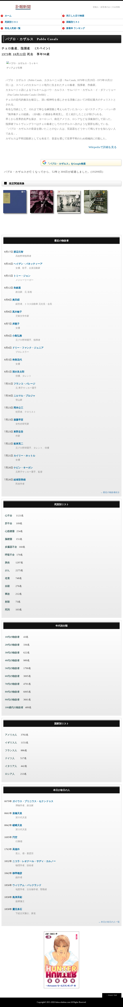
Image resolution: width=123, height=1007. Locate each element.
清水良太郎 (18, 371)
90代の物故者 (12, 699)
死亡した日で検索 (75, 16)
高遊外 (16, 849)
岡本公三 (18, 407)
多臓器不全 (11, 547)
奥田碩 (16, 299)
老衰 (7, 578)
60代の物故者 (12, 676)
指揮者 (25, 48)
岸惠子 (16, 323)
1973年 (7, 54)
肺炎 (7, 562)
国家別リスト (61, 723)
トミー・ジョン (22, 275)
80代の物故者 (12, 691)
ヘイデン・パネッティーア (28, 264)
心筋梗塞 (10, 531)
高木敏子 (17, 311)
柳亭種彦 (17, 873)
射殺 (7, 601)
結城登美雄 (20, 479)
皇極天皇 (17, 813)
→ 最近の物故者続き (110, 492)
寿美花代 (17, 359)
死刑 (7, 609)
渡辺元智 (18, 252)
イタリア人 (11, 766)
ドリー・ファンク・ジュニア (28, 347)
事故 (7, 594)
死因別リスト (11, 22)
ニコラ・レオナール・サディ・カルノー (34, 861)
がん (7, 570)
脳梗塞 (8, 539)
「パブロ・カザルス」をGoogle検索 (66, 163)
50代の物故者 (12, 668)
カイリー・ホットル (24, 455)
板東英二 (18, 443)
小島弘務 (17, 335)
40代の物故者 (12, 660)
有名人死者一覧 (12, 28)
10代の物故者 (12, 637)
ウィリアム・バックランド (26, 885)
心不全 (8, 515)
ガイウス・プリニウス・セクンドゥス (32, 801)
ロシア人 (10, 774)
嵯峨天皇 (17, 825)
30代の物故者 (12, 652)
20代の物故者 (12, 644)
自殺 (7, 586)
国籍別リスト (73, 22)
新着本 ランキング (75, 28)
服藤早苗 (18, 419)
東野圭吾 (18, 431)
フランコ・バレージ (24, 383)
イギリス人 (11, 742)
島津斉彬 (17, 897)
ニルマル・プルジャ (24, 395)
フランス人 (11, 750)
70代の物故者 (12, 684)
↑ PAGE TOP (112, 995)
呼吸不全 (10, 554)
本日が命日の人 (61, 790)
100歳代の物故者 (14, 707)
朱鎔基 (17, 287)
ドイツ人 (10, 758)
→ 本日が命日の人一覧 (109, 922)
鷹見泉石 (17, 909)
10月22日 (19, 54)
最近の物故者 (61, 240)
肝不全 (8, 523)
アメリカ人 (11, 734)
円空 (14, 837)
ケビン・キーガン (23, 467)
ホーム (8, 16)
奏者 (14, 48)
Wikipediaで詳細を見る (103, 147)
